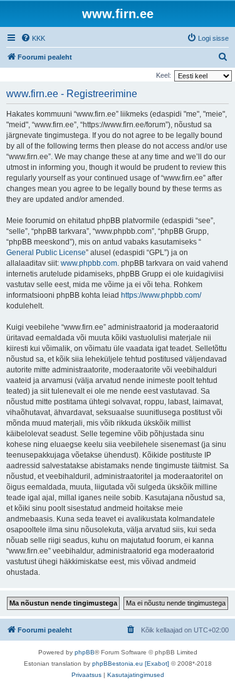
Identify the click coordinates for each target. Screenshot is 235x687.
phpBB (85, 652)
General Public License (46, 252)
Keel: (163, 75)
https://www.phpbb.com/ (161, 295)
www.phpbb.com (89, 263)
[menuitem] (33, 38)
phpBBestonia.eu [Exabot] (130, 663)
